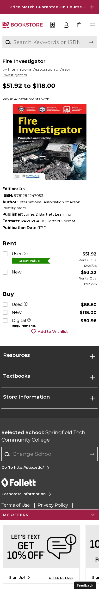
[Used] (25, 254)
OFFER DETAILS (61, 578)
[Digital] (29, 320)
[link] (79, 25)
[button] (49, 7)
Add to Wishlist (53, 331)
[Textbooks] (53, 25)
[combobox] (49, 454)
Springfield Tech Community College (43, 436)
